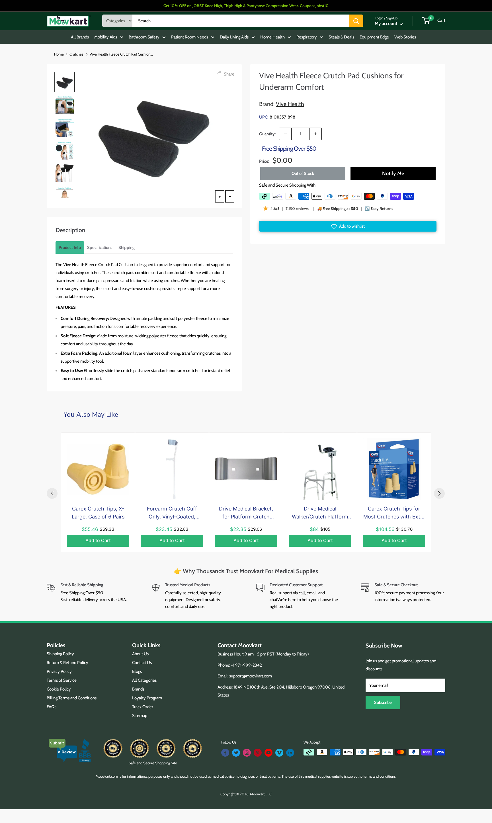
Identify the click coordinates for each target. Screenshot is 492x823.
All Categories (144, 680)
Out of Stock (303, 173)
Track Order (142, 706)
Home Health (272, 37)
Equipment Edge (374, 37)
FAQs (51, 706)
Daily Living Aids (234, 37)
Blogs (137, 671)
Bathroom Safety (144, 37)
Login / (380, 18)
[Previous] (52, 493)
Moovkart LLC (261, 794)
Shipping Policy (60, 653)
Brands (138, 689)
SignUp (391, 18)
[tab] (70, 247)
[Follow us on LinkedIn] (290, 753)
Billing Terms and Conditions (72, 698)
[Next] (439, 493)
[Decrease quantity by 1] (285, 134)
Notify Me (393, 173)
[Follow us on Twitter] (236, 753)
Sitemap (139, 715)
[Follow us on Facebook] (225, 753)
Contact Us (142, 662)
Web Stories (405, 37)
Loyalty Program (147, 698)
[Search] (356, 21)
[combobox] (240, 21)
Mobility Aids (105, 37)
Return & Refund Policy (67, 662)
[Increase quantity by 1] (315, 134)
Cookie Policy (59, 689)
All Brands (80, 37)
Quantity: (267, 133)
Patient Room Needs (189, 37)
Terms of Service (62, 680)
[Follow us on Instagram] (247, 753)
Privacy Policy (59, 671)
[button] (347, 226)
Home (59, 54)
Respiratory (306, 37)
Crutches (76, 54)
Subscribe (383, 702)
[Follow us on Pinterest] (258, 753)
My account (386, 23)
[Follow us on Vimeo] (279, 753)
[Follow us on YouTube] (268, 753)
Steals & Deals (341, 37)
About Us (140, 653)
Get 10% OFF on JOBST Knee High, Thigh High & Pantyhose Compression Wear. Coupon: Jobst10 (246, 5)
